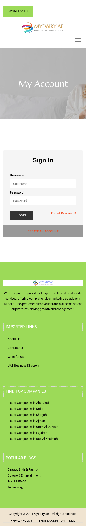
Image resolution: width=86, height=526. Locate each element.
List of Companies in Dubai (26, 409)
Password (17, 192)
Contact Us (15, 348)
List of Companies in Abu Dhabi (29, 403)
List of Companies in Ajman (26, 421)
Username (17, 175)
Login (21, 215)
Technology (15, 487)
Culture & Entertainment (24, 475)
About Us (14, 339)
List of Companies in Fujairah (27, 433)
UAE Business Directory (23, 365)
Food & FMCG (17, 481)
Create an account (43, 231)
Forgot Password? (63, 213)
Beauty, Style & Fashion (23, 469)
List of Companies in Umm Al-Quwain (33, 427)
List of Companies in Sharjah (27, 415)
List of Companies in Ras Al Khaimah (33, 439)
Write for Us (16, 356)
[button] (78, 40)
